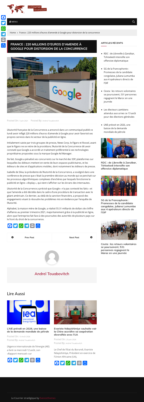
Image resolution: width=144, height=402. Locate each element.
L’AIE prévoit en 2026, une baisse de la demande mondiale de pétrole (28, 330)
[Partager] (3, 45)
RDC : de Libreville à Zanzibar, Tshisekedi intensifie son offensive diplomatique (119, 57)
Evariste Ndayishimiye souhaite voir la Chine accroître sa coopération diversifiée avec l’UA (75, 331)
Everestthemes (48, 398)
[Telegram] (3, 34)
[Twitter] (3, 23)
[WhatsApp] (3, 28)
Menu (14, 21)
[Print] (3, 40)
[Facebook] (3, 17)
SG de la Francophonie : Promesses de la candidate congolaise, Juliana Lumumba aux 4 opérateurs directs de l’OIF (119, 76)
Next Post (74, 237)
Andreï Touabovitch (50, 120)
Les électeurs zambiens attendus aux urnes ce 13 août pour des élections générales (120, 113)
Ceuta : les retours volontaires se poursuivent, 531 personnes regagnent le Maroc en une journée (120, 96)
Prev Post (29, 237)
